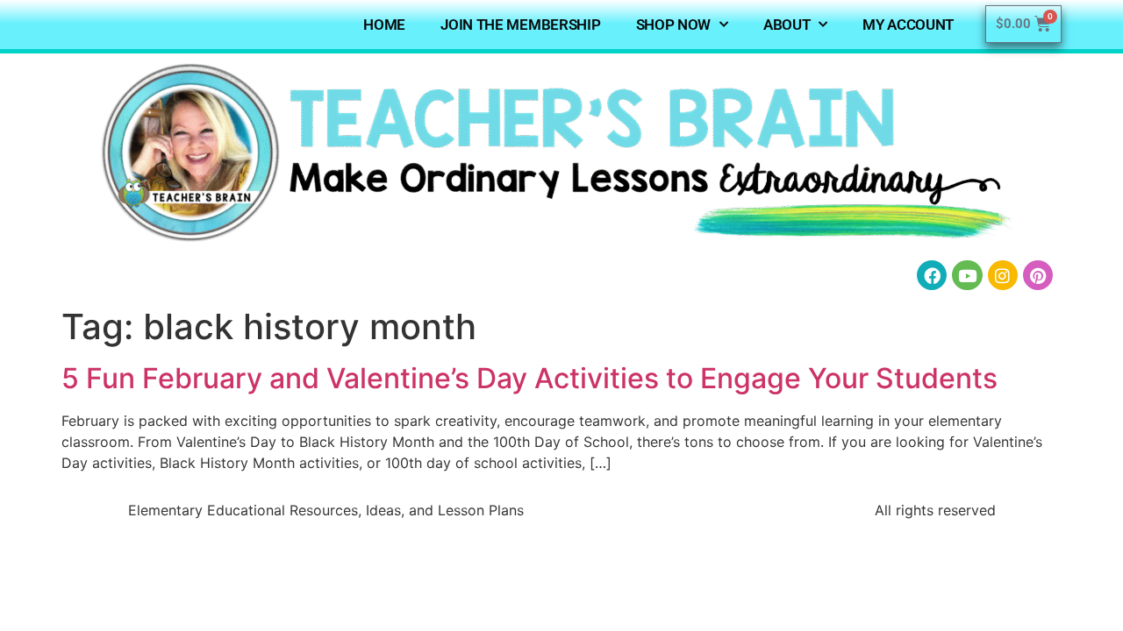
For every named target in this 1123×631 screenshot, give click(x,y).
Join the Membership (520, 24)
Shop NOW (674, 24)
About (787, 24)
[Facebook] (932, 275)
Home (384, 24)
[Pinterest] (1038, 275)
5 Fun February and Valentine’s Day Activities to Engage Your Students (529, 378)
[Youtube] (967, 275)
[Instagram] (1003, 275)
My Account (908, 24)
